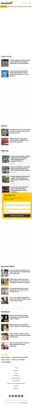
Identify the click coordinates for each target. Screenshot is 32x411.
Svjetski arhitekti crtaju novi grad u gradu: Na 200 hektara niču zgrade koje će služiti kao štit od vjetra (20, 179)
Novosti (13, 163)
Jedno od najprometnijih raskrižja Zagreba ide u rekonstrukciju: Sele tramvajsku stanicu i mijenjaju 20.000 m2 (20, 159)
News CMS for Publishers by (16, 402)
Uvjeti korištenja (16, 380)
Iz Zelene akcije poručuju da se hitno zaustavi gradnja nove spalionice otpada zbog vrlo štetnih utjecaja (20, 61)
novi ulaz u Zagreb (18, 359)
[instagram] (13, 396)
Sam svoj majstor (8, 266)
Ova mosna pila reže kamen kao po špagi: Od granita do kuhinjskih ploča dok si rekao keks (20, 271)
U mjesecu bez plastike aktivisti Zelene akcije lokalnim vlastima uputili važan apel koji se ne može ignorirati (19, 73)
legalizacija (5, 359)
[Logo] (7, 2)
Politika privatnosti (16, 378)
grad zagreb (5, 357)
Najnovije (5, 151)
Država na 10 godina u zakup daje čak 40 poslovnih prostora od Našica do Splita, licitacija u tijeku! (20, 168)
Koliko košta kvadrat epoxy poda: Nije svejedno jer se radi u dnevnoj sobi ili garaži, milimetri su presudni (20, 280)
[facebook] (19, 396)
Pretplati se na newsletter (17, 215)
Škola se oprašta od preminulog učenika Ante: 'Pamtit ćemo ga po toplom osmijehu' (19, 317)
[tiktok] (16, 396)
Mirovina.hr (16, 388)
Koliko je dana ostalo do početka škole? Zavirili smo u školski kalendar (20, 325)
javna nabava (6, 362)
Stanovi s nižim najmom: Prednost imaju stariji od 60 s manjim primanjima (19, 344)
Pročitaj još (5, 312)
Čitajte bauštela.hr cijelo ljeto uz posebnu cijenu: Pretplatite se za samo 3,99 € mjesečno (19, 140)
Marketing (16, 375)
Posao (16, 373)
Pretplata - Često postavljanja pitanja (16, 383)
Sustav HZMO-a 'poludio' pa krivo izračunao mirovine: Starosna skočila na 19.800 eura (20, 335)
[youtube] (10, 396)
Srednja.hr (16, 385)
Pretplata (24, 3)
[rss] (22, 396)
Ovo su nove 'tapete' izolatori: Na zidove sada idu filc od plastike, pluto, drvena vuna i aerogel (20, 299)
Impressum (16, 370)
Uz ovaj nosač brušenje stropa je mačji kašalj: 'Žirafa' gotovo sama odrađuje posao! (19, 290)
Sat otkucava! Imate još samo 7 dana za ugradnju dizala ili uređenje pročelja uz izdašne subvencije (19, 189)
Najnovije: (3, 6)
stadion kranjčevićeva (20, 357)
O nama (16, 367)
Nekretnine (14, 172)
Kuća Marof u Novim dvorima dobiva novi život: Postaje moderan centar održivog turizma (20, 131)
